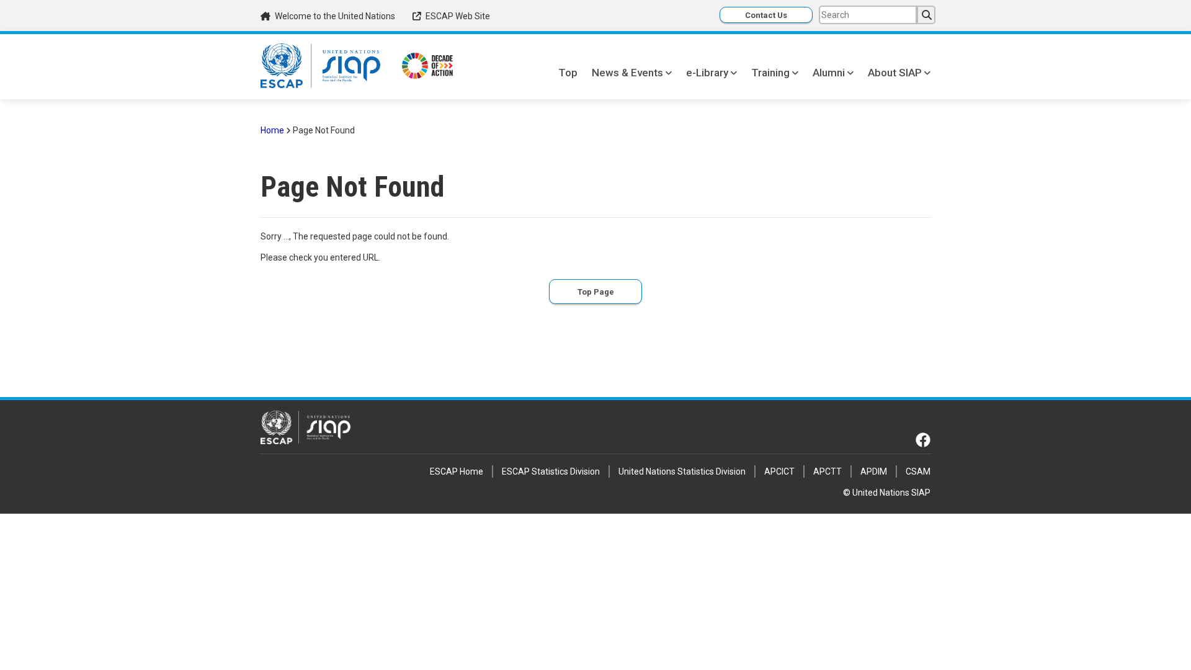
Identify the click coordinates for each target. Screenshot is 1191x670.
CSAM (918, 471)
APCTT (827, 471)
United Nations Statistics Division (682, 471)
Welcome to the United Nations (335, 16)
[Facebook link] (923, 439)
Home (272, 130)
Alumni (829, 72)
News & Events (627, 72)
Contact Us (766, 15)
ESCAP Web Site (458, 16)
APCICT (779, 471)
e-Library (707, 72)
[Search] (926, 15)
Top (568, 72)
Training (770, 72)
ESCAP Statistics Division (551, 471)
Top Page (596, 292)
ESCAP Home (456, 471)
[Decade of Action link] (427, 67)
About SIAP (895, 72)
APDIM (873, 471)
